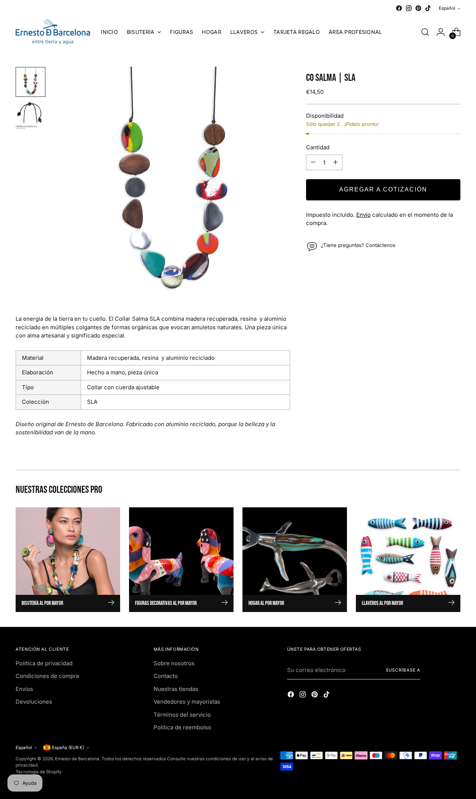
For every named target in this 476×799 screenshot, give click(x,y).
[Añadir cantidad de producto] (335, 162)
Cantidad (317, 146)
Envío (363, 214)
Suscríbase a (403, 670)
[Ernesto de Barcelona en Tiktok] (428, 8)
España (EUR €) (68, 747)
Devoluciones (34, 701)
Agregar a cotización (383, 189)
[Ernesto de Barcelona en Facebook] (399, 8)
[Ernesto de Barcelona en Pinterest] (418, 8)
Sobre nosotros (174, 663)
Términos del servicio (182, 714)
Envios (24, 688)
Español (447, 8)
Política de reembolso (182, 727)
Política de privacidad (44, 663)
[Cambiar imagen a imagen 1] (30, 82)
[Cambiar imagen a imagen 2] (30, 116)
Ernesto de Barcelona (77, 758)
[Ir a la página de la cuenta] (440, 32)
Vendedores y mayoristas (187, 701)
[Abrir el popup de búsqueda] (425, 32)
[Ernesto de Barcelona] (53, 31)
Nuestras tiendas (176, 688)
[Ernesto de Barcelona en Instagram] (408, 8)
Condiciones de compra (47, 675)
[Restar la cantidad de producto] (313, 162)
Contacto (166, 675)
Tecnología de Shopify (39, 771)
